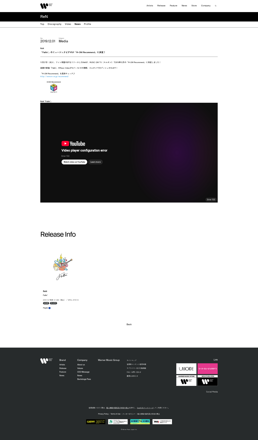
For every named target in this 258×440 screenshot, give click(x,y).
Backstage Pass (84, 379)
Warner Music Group (109, 360)
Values (80, 368)
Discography (54, 24)
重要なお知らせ (132, 376)
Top (42, 24)
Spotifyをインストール (145, 408)
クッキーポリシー (128, 414)
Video (68, 24)
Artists (150, 6)
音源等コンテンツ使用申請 (136, 364)
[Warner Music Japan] (46, 361)
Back (129, 325)
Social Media (212, 391)
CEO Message (83, 372)
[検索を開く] (216, 6)
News (77, 24)
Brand (62, 360)
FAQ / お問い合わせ (134, 372)
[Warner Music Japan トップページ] (46, 6)
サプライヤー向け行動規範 (136, 368)
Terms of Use (115, 414)
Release (161, 6)
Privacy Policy (103, 414)
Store (194, 6)
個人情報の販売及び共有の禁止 (117, 408)
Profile (87, 24)
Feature (173, 6)
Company (205, 6)
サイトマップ (131, 360)
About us (81, 365)
